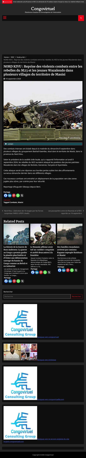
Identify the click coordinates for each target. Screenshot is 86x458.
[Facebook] (5, 195)
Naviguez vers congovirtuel (48, 337)
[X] (22, 195)
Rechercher (8, 292)
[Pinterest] (14, 195)
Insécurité (7, 200)
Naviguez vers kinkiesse (46, 360)
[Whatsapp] (18, 195)
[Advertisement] (43, 37)
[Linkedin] (10, 195)
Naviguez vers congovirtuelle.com (50, 399)
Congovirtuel (43, 8)
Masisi (20, 202)
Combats (13, 202)
